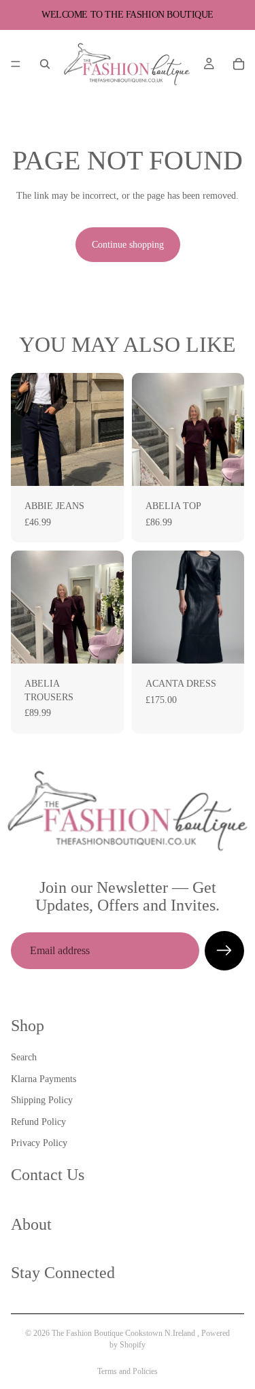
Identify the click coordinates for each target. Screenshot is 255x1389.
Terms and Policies (127, 1371)
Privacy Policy (39, 1143)
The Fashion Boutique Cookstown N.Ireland (124, 1333)
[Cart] (239, 64)
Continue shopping (128, 245)
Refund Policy (38, 1122)
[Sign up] (224, 950)
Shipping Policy (42, 1100)
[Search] (45, 64)
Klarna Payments (43, 1078)
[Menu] (15, 64)
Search (24, 1057)
